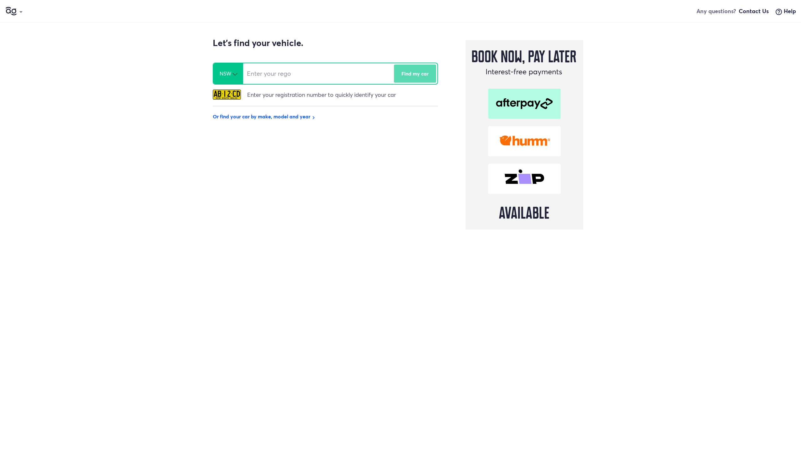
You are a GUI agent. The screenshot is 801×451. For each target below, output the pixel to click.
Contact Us (754, 11)
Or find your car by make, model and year (265, 116)
